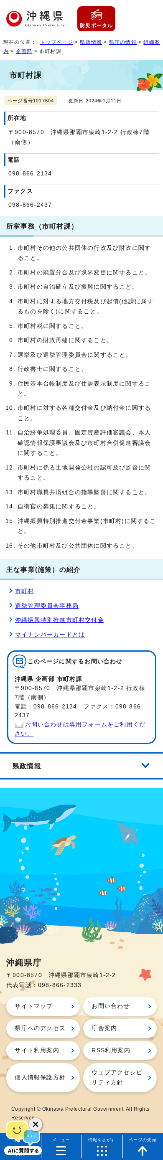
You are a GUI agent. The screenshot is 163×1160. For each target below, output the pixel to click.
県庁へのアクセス (40, 1028)
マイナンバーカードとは (50, 635)
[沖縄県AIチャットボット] (23, 1137)
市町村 (24, 591)
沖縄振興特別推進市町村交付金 (59, 620)
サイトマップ (34, 1006)
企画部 (24, 51)
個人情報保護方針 (40, 1077)
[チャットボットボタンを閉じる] (35, 1124)
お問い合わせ (111, 1006)
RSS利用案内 (111, 1050)
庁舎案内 (104, 1028)
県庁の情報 (123, 42)
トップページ (56, 42)
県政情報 (91, 42)
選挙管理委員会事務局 (47, 606)
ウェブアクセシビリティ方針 (117, 1077)
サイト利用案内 (37, 1050)
